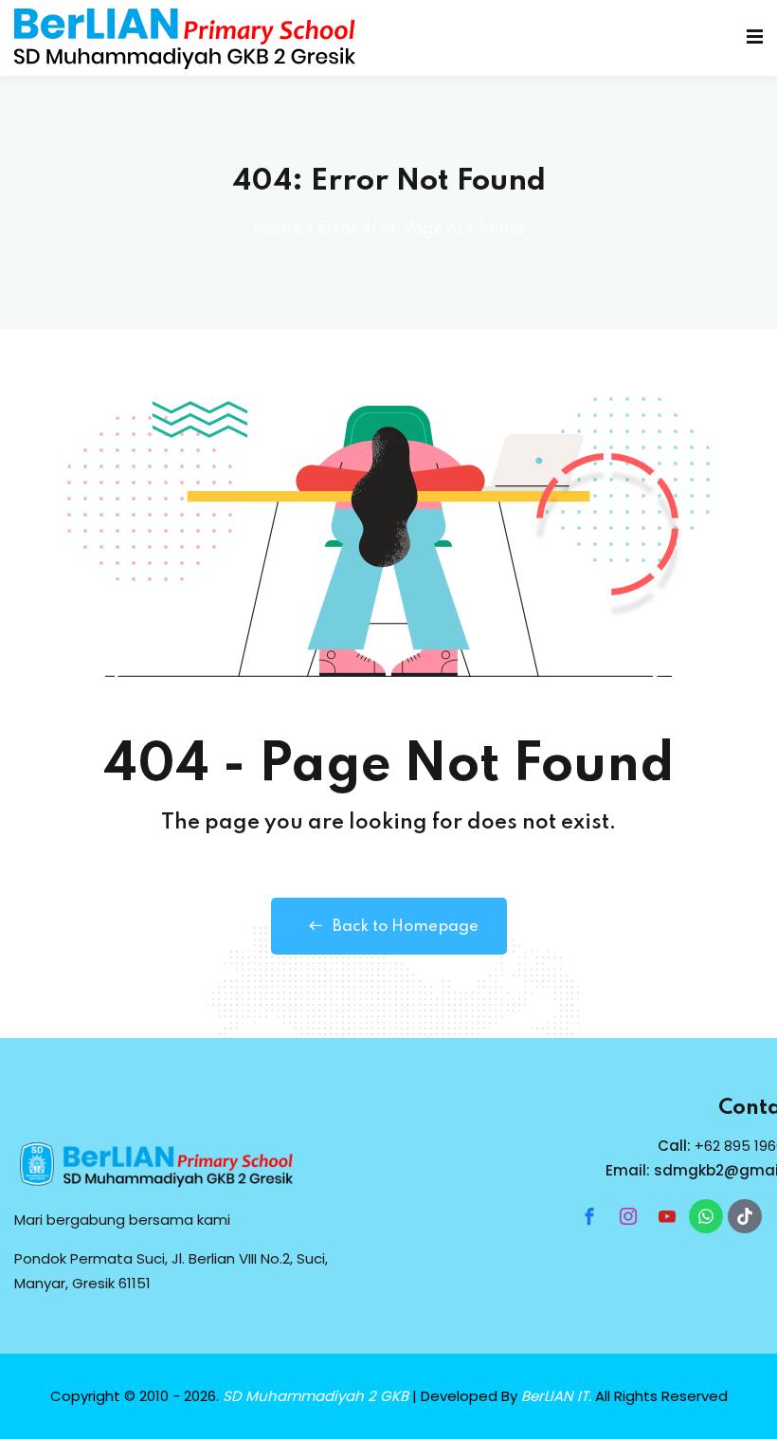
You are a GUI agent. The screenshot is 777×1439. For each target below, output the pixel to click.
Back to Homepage (406, 927)
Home (277, 229)
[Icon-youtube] (667, 1216)
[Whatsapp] (706, 1216)
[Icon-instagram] (628, 1216)
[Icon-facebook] (589, 1216)
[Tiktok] (745, 1216)
